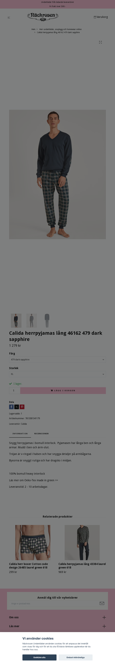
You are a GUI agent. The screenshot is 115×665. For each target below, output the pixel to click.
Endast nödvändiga (76, 657)
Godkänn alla (39, 657)
